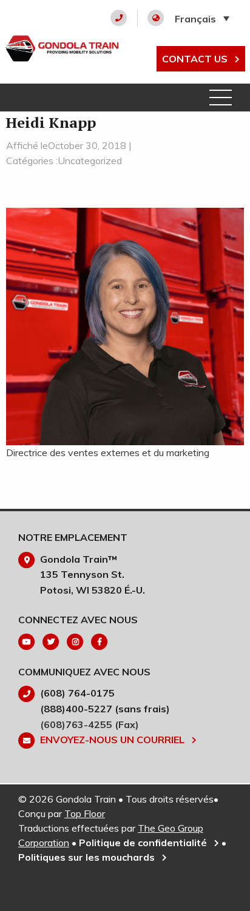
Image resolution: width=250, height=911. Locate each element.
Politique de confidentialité (144, 842)
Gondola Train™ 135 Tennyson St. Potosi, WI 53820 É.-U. (92, 574)
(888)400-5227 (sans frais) (105, 709)
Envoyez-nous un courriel (113, 740)
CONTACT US (196, 59)
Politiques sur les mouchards (87, 857)
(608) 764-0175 (77, 693)
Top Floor (84, 813)
